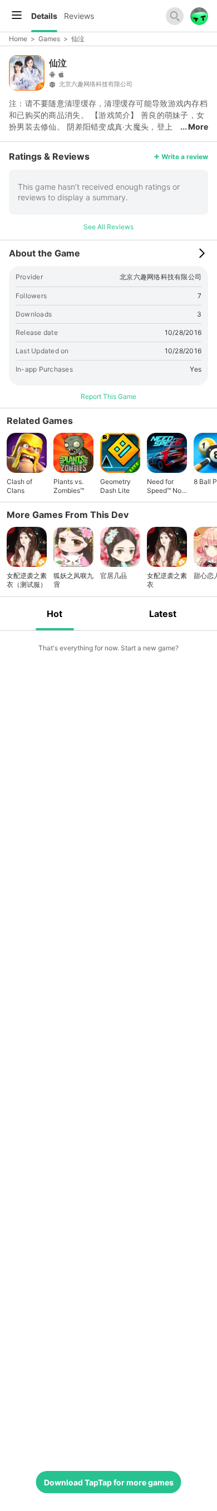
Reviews (79, 16)
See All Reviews (108, 227)
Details (44, 16)
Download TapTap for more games (109, 1482)
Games (49, 38)
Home (18, 38)
